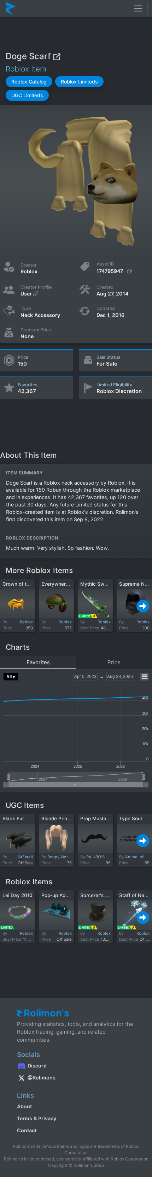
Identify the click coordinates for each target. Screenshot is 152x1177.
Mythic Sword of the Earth (110, 584)
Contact (26, 1130)
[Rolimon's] (11, 8)
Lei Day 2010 (17, 895)
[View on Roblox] (56, 56)
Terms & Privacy (36, 1118)
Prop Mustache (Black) (106, 818)
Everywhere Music (62, 584)
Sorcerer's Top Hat (101, 895)
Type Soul (130, 818)
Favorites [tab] (38, 662)
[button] (29, 81)
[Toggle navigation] (138, 8)
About (24, 1106)
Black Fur (13, 818)
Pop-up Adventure (62, 895)
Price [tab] (114, 662)
